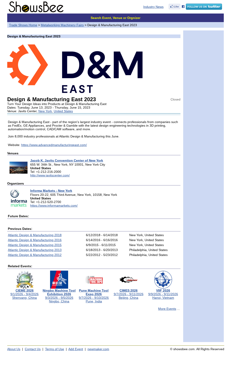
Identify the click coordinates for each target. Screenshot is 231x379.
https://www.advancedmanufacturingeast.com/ (54, 145)
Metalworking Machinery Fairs (62, 25)
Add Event (75, 349)
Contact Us (33, 349)
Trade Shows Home (23, 25)
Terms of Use (54, 349)
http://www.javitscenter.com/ (50, 175)
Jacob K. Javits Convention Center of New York (66, 160)
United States (63, 111)
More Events (167, 309)
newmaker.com (98, 349)
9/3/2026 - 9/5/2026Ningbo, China (59, 296)
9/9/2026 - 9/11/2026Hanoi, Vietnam (163, 294)
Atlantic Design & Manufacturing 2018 (35, 235)
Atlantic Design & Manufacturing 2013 (35, 250)
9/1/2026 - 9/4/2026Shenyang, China (24, 294)
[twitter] (204, 8)
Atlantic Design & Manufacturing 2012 (35, 255)
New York (45, 111)
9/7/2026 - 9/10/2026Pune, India (94, 296)
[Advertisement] (94, 328)
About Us (13, 349)
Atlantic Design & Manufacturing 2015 (35, 245)
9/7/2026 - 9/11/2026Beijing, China (128, 294)
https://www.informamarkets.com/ (54, 205)
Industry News (153, 7)
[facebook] (176, 8)
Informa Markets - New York (51, 190)
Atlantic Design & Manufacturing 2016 (35, 240)
